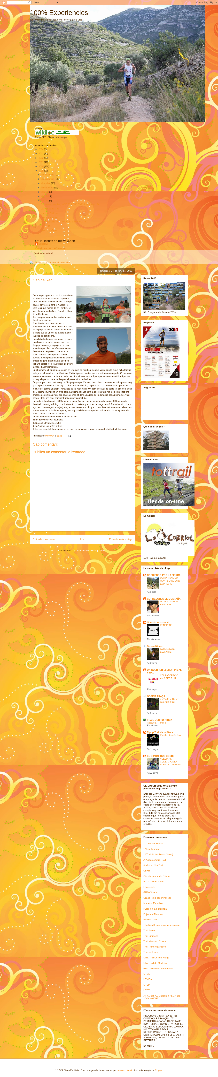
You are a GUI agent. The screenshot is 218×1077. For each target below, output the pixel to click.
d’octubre (46, 183)
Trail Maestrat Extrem (155, 941)
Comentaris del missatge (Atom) (90, 550)
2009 (41, 171)
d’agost (45, 192)
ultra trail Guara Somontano (158, 968)
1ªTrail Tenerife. (151, 849)
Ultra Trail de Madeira (155, 963)
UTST (146, 990)
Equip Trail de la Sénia (160, 732)
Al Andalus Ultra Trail (154, 859)
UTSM (146, 984)
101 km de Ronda (153, 843)
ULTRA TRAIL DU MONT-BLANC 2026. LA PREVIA (170, 581)
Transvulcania (150, 952)
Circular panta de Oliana (156, 876)
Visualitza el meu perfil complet (50, 248)
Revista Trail (150, 919)
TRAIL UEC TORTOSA (159, 720)
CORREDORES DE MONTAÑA (164, 598)
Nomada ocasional (158, 622)
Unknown (43, 244)
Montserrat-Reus (49, 230)
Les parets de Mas (50, 208)
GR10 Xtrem (150, 892)
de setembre (47, 187)
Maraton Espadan (153, 903)
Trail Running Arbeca (154, 946)
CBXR (146, 870)
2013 (41, 153)
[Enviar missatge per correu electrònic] (69, 435)
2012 (41, 158)
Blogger (158, 1070)
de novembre (48, 179)
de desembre (48, 174)
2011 (41, 162)
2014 (41, 149)
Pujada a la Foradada (155, 908)
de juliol (45, 196)
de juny (45, 200)
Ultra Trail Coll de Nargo (156, 957)
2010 (41, 166)
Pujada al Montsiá (153, 914)
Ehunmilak (149, 887)
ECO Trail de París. (153, 881)
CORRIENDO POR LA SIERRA (164, 575)
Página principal (43, 253)
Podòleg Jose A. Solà (170, 735)
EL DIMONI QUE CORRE (160, 756)
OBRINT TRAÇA (156, 696)
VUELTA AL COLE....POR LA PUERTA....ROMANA (170, 762)
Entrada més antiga (121, 539)
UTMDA (147, 979)
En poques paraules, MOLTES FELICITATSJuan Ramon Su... (71, 204)
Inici (82, 539)
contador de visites (61, 262)
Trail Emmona (150, 936)
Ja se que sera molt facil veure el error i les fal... (64, 221)
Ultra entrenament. (50, 217)
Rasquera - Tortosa (156, 722)
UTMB (146, 973)
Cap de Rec (46, 226)
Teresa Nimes (154, 646)
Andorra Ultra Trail (153, 865)
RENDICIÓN (166, 625)
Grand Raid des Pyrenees (157, 897)
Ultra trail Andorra (49, 213)
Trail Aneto (149, 930)
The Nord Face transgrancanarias (161, 925)
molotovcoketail (124, 1070)
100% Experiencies (59, 12)
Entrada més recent (44, 539)
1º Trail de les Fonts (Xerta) (158, 854)
